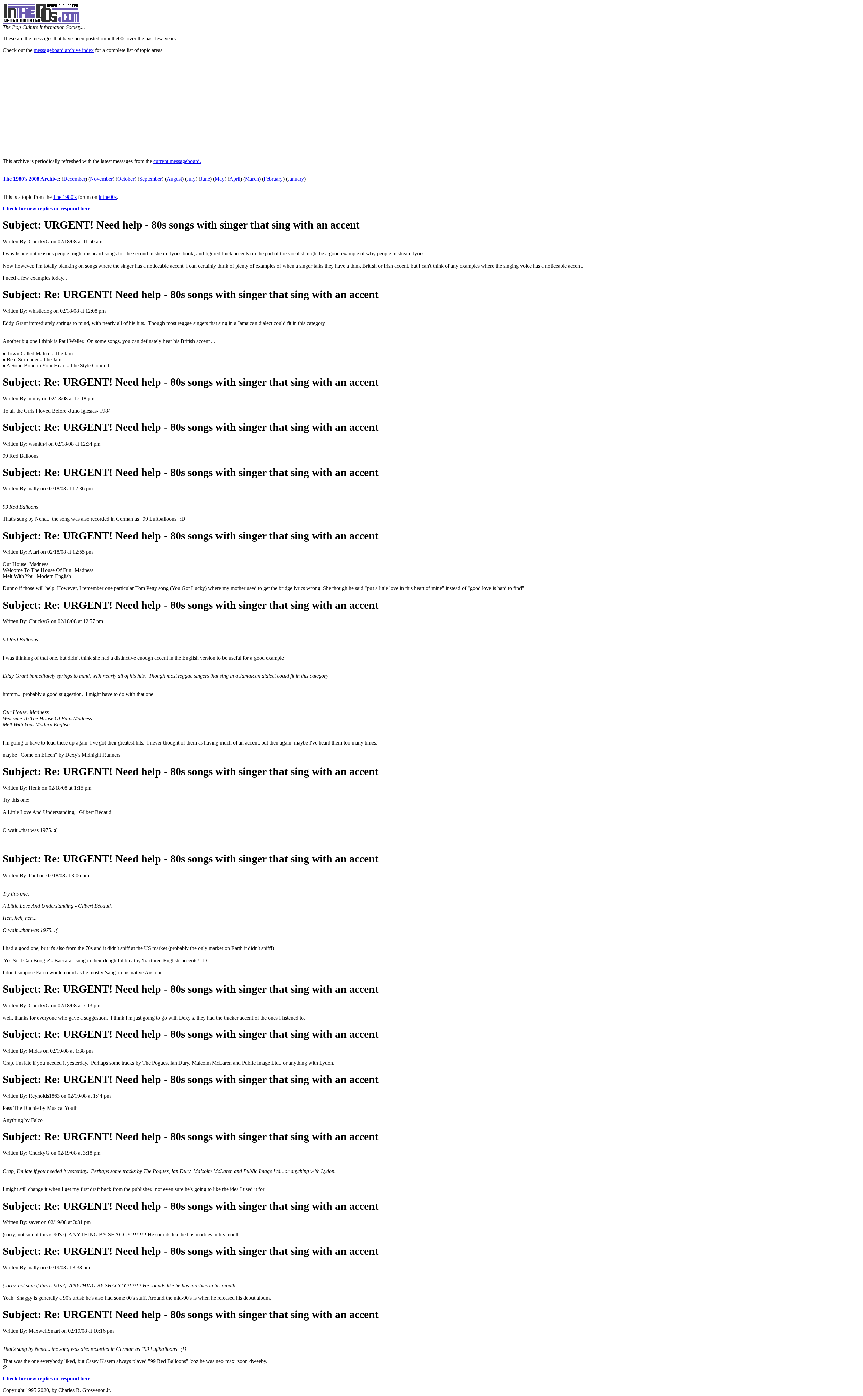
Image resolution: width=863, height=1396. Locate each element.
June (205, 179)
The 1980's (65, 197)
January (296, 179)
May (220, 179)
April (234, 179)
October (126, 179)
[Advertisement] (431, 106)
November (101, 179)
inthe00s (108, 197)
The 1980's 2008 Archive (31, 179)
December (74, 179)
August (174, 179)
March (252, 179)
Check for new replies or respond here (46, 208)
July (191, 179)
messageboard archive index (64, 50)
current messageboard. (177, 161)
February (273, 179)
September (150, 179)
